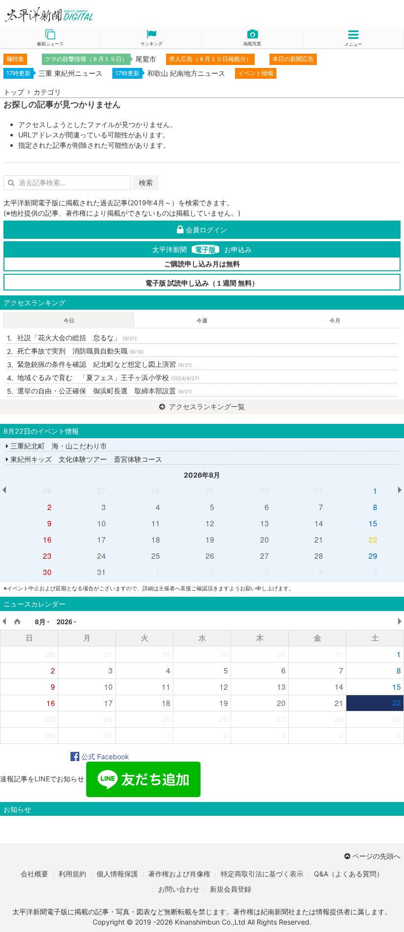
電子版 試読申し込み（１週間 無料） (202, 283)
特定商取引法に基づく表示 (262, 873)
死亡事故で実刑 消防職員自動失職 (80, 351)
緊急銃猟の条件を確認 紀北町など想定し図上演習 (104, 364)
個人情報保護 (117, 873)
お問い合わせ (179, 889)
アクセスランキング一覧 (206, 406)
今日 (69, 320)
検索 (146, 182)
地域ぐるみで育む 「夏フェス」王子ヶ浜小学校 (108, 377)
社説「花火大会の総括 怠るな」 (77, 337)
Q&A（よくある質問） (348, 873)
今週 (202, 320)
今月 (335, 320)
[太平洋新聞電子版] (101, 15)
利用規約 (72, 873)
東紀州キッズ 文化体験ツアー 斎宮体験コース (85, 459)
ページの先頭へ (376, 856)
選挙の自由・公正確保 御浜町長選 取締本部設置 (104, 390)
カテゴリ (47, 92)
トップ (13, 92)
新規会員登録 (230, 889)
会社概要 (34, 873)
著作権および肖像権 (179, 873)
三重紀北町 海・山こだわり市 (57, 446)
